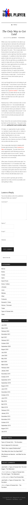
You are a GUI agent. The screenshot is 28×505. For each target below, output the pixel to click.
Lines (2, 290)
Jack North (4, 467)
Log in (20, 499)
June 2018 (4, 389)
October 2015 (5, 422)
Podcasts (4, 299)
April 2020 (4, 361)
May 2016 (4, 401)
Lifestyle (3, 287)
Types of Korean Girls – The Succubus (11, 442)
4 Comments (21, 37)
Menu (15, 25)
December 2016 (5, 392)
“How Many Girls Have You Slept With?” (12, 451)
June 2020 (4, 355)
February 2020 (5, 367)
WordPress (15, 499)
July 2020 (4, 352)
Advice (3, 269)
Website (3, 240)
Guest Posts (4, 281)
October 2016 (5, 395)
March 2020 (4, 364)
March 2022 (4, 328)
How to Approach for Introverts (9, 445)
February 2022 (5, 331)
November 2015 (5, 419)
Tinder (3, 308)
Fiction (3, 275)
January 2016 (5, 413)
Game (3, 278)
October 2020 (5, 343)
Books (3, 272)
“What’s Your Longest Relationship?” (11, 448)
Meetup (3, 293)
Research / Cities (6, 302)
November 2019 (5, 374)
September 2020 (6, 346)
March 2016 (4, 407)
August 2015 (4, 428)
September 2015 (6, 425)
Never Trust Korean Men (17, 477)
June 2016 (4, 398)
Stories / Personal (6, 305)
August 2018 (4, 386)
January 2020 (5, 370)
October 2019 (5, 377)
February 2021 (5, 340)
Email (3, 231)
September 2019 (6, 380)
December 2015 (5, 416)
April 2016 (4, 404)
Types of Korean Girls (7, 311)
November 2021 (5, 334)
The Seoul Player (14, 13)
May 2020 (4, 358)
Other (2, 296)
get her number (13, 90)
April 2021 (4, 337)
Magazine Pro (16, 497)
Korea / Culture (5, 284)
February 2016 (5, 410)
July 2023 (4, 325)
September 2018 (6, 383)
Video (3, 314)
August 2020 (4, 349)
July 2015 (4, 431)
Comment (4, 202)
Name (3, 223)
